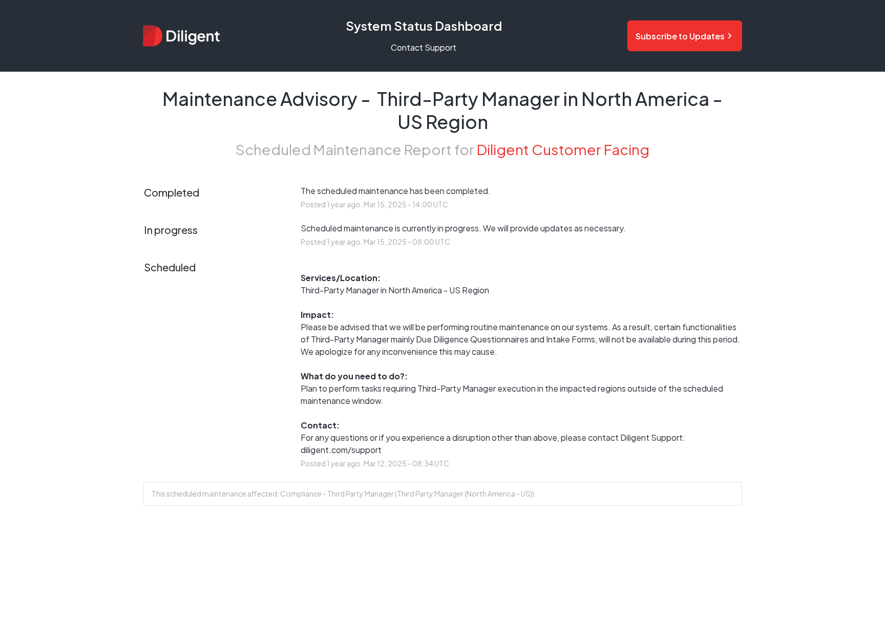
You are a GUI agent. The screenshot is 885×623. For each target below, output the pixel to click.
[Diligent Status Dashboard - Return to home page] (181, 35)
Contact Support (423, 47)
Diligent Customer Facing (563, 149)
